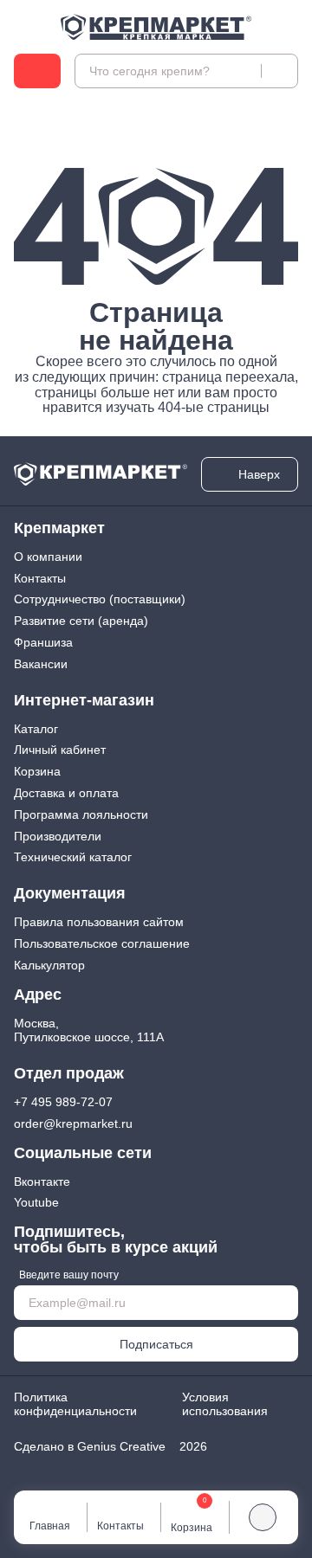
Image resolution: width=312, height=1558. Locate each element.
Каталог (36, 729)
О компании (48, 556)
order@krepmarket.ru (73, 1123)
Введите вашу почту (69, 1275)
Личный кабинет (60, 749)
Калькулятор (49, 965)
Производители (57, 836)
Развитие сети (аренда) (81, 621)
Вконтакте (42, 1181)
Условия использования (225, 1404)
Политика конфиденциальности (75, 1404)
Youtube (36, 1202)
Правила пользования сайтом (99, 922)
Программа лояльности (81, 814)
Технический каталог (73, 857)
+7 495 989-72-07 (63, 1102)
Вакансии (41, 664)
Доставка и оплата (66, 793)
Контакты (40, 578)
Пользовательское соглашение (102, 943)
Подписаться (156, 1344)
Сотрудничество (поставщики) (99, 599)
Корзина (37, 771)
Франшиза (43, 642)
